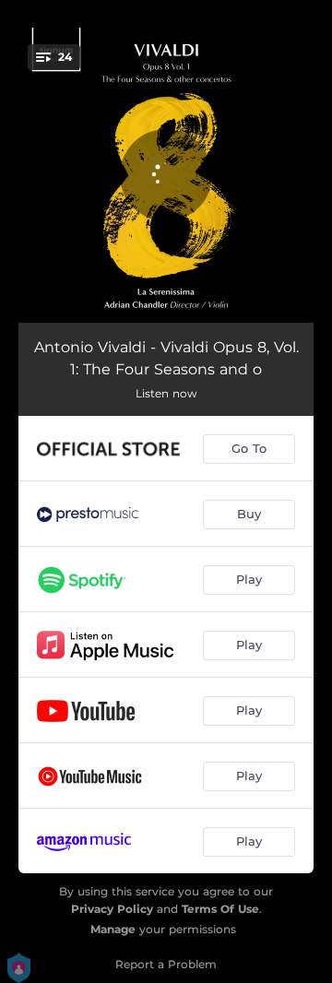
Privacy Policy (112, 909)
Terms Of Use (220, 909)
